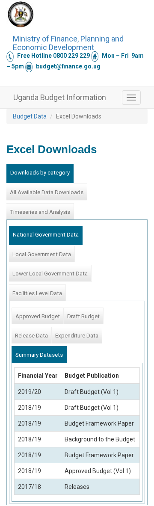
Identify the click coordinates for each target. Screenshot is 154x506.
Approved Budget (37, 316)
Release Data (31, 335)
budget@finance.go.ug (68, 66)
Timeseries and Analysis (40, 212)
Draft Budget (83, 316)
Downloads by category (40, 172)
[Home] (20, 14)
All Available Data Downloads (46, 192)
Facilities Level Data (37, 293)
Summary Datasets (39, 355)
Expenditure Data (76, 335)
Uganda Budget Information (59, 97)
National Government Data (46, 234)
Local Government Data (41, 254)
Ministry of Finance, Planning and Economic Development (68, 42)
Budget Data (30, 116)
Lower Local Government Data (50, 273)
